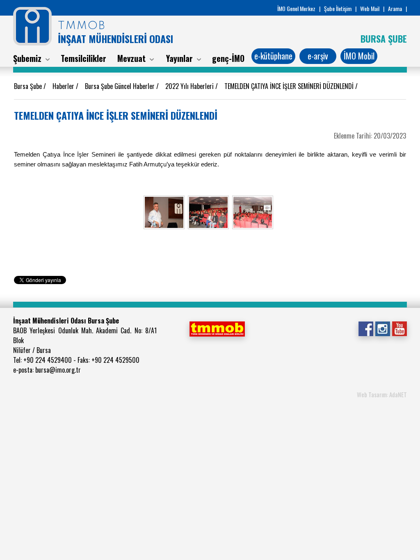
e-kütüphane (273, 56)
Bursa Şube (28, 86)
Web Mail (369, 8)
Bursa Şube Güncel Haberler (120, 86)
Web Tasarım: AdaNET (382, 394)
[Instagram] (382, 328)
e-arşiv (318, 56)
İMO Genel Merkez (296, 8)
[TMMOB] (217, 328)
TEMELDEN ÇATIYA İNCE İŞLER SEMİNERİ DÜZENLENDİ (289, 86)
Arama (395, 8)
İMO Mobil (359, 56)
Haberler (64, 86)
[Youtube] (399, 328)
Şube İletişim (338, 8)
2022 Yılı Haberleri (190, 86)
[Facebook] (365, 328)
